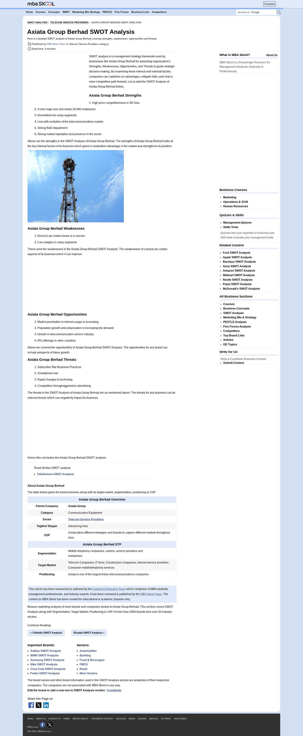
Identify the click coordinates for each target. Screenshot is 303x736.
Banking (85, 655)
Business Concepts (236, 308)
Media (132, 719)
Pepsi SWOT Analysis (237, 284)
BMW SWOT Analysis (44, 655)
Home (30, 719)
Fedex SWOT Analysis (45, 673)
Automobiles (88, 650)
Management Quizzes (237, 222)
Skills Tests (230, 227)
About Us (271, 54)
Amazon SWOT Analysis (239, 270)
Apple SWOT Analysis (237, 257)
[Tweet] (38, 706)
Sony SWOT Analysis (237, 266)
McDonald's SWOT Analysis (241, 288)
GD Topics (230, 344)
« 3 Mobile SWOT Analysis (46, 632)
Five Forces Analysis (237, 326)
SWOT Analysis (233, 313)
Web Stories (180, 719)
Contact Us (54, 719)
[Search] (279, 12)
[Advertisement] (57, 78)
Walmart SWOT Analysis (239, 275)
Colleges (121, 719)
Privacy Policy (80, 719)
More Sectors (88, 673)
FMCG (84, 664)
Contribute (114, 690)
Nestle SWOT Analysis (237, 279)
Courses (269, 3)
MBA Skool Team (56, 44)
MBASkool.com (44, 731)
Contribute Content (102, 719)
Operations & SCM (235, 201)
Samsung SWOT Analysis (47, 660)
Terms (66, 719)
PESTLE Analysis (235, 321)
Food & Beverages (92, 660)
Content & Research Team (109, 589)
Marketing (229, 197)
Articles (228, 339)
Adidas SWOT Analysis (45, 650)
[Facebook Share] (31, 706)
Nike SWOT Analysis (44, 664)
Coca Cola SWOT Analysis (47, 668)
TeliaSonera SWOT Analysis (55, 474)
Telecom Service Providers (86, 519)
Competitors (231, 330)
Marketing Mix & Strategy (239, 317)
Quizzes (142, 719)
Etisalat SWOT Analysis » (88, 632)
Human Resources (235, 206)
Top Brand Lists (233, 335)
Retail (83, 668)
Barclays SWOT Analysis (239, 261)
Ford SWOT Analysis (236, 252)
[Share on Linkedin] (46, 706)
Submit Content (233, 362)
